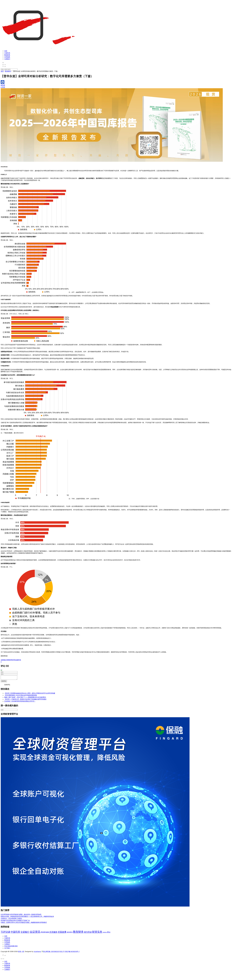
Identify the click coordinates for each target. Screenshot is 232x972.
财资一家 (21, 951)
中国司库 (7, 53)
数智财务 (7, 55)
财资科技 (105, 932)
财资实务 (97, 931)
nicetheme (37, 951)
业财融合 (4, 660)
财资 (13, 660)
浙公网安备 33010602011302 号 (54, 951)
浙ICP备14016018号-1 (72, 951)
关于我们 (7, 948)
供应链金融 (45, 932)
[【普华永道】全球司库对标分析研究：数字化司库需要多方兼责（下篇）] (35, 230)
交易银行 (7, 59)
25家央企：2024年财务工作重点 (11, 918)
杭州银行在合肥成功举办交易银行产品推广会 (15, 920)
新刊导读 (88, 932)
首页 (5, 51)
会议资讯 (35, 931)
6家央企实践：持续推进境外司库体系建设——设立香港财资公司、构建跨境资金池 (27, 916)
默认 (108, 932)
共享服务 (7, 57)
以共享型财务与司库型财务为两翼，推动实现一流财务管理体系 (21, 914)
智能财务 (9, 660)
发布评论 (3, 681)
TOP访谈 (5, 931)
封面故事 (62, 932)
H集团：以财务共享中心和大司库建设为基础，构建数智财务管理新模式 (24, 922)
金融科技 (18, 660)
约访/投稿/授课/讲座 (11, 946)
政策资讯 (70, 932)
